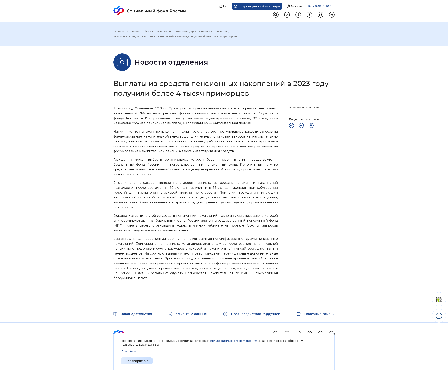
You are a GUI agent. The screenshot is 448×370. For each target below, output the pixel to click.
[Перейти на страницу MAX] (276, 15)
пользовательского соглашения (233, 340)
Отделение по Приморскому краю (174, 31)
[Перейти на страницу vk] (287, 15)
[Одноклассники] (311, 125)
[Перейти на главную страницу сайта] (149, 11)
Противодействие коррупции (255, 314)
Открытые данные (191, 314)
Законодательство (136, 314)
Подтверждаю (137, 361)
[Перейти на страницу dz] (309, 15)
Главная (118, 31)
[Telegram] (291, 125)
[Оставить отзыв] (439, 299)
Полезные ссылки (319, 314)
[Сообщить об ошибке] (439, 316)
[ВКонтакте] (301, 125)
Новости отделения (214, 31)
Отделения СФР (138, 31)
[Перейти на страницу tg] (332, 15)
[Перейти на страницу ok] (298, 15)
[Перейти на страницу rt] (320, 15)
